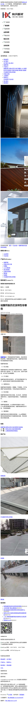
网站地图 (9, 665)
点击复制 (19, 679)
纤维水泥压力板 (13, 68)
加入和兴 (11, 63)
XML (2, 668)
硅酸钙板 (6, 65)
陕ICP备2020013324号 (11, 700)
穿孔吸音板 (8, 70)
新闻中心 (6, 77)
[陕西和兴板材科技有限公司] (13, 19)
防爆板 (19, 68)
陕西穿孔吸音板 (18, 427)
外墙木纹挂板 (15, 70)
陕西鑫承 (21, 694)
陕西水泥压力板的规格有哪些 (13, 429)
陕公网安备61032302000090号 (15, 697)
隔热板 (20, 70)
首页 (10, 245)
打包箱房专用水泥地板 (10, 72)
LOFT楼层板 (7, 267)
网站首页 (6, 59)
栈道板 (24, 70)
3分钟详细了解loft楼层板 (10, 608)
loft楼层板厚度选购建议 (11, 430)
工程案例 (6, 75)
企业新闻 (6, 79)
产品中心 (6, 66)
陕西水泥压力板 (10, 427)
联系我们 (6, 83)
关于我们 (6, 61)
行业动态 (11, 79)
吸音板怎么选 (7, 620)
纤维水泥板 (7, 74)
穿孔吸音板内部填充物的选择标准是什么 (14, 610)
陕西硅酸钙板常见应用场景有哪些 (13, 606)
